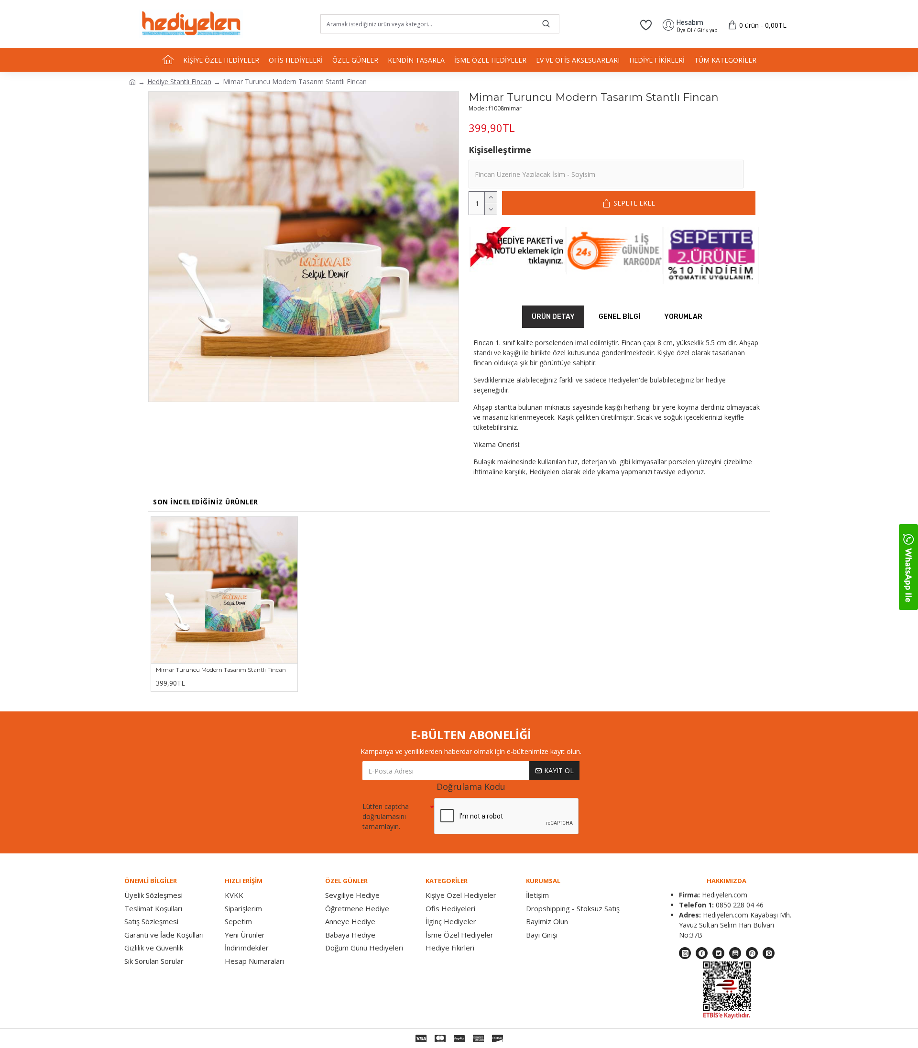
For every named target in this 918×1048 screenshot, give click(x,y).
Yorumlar (683, 317)
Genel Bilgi (619, 317)
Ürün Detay (553, 317)
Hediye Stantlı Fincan (179, 81)
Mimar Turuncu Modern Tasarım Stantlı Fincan (221, 669)
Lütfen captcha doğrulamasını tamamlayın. (385, 816)
